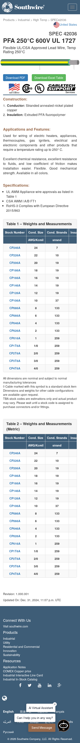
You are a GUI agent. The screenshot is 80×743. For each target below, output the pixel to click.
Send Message (42, 727)
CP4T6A (14, 368)
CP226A (14, 255)
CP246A (14, 248)
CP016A (14, 338)
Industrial (24, 20)
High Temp (40, 20)
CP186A (14, 270)
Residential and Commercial (21, 647)
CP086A (14, 308)
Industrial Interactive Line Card (23, 675)
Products (9, 20)
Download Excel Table (48, 78)
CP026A (14, 331)
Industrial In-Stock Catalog (20, 679)
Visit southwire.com (15, 626)
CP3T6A (14, 361)
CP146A (14, 285)
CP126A (14, 293)
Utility (6, 642)
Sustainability (11, 655)
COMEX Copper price (17, 671)
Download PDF (15, 78)
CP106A (14, 300)
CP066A (14, 315)
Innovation (10, 651)
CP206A (14, 263)
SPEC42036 (58, 20)
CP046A (14, 323)
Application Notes (14, 667)
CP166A (14, 278)
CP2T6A (14, 353)
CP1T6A (14, 346)
